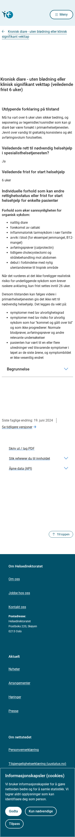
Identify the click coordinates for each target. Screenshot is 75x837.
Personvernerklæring (24, 750)
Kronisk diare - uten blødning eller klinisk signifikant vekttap (34, 34)
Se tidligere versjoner (17, 427)
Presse (13, 711)
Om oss (14, 579)
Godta (13, 811)
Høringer (15, 697)
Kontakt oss (17, 607)
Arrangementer (19, 683)
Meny (64, 14)
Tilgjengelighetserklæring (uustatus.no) (37, 764)
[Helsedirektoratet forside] (7, 14)
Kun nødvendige (41, 811)
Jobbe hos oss (19, 593)
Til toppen (63, 534)
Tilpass (14, 824)
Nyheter (14, 669)
